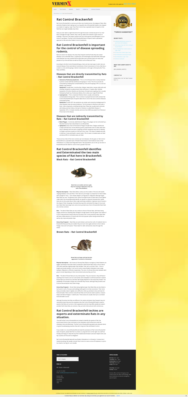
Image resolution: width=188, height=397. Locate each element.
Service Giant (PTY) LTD (92, 393)
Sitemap (124, 393)
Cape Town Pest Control (61, 3)
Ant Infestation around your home (123, 54)
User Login (129, 393)
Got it (118, 395)
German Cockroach (119, 58)
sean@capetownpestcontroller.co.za (68, 372)
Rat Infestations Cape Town (121, 56)
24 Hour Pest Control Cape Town (123, 52)
